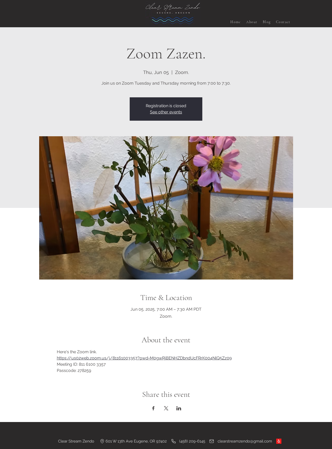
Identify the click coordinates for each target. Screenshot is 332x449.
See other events (166, 112)
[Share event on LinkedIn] (178, 408)
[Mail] (211, 441)
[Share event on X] (166, 408)
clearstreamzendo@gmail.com (245, 441)
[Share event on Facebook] (153, 408)
